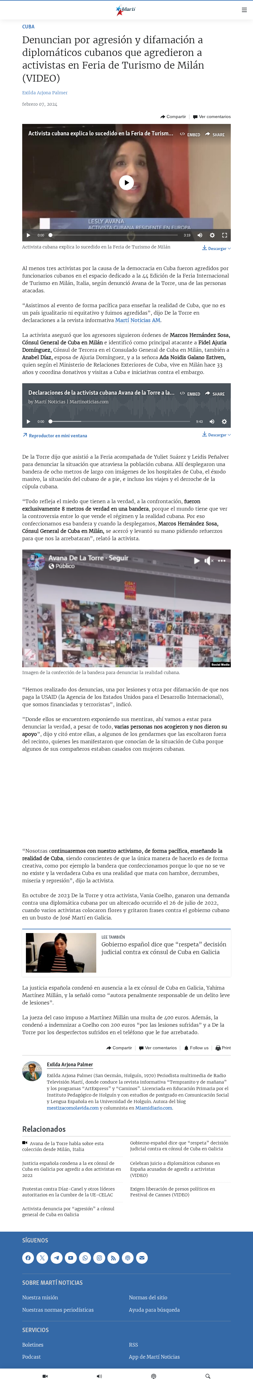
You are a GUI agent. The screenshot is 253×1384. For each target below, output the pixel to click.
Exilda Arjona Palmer (45, 93)
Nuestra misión (40, 1298)
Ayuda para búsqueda (154, 1310)
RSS (133, 1345)
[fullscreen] (224, 235)
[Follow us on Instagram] (99, 1257)
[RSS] (113, 1257)
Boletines (33, 1345)
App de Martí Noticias (154, 1357)
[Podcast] (153, 1376)
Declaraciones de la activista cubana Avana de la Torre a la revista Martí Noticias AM (131, 393)
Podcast (31, 1357)
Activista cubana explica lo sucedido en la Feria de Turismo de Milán (111, 134)
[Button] (173, 117)
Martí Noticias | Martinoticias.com (72, 402)
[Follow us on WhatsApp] (85, 1257)
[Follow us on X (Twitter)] (42, 1257)
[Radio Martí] (99, 1376)
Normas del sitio (148, 1298)
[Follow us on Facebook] (28, 1257)
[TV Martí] (45, 1376)
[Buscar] (208, 1376)
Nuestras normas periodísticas (58, 1310)
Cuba (28, 27)
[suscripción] (142, 1257)
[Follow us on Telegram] (56, 1257)
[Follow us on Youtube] (71, 1257)
